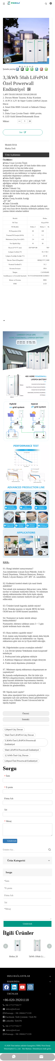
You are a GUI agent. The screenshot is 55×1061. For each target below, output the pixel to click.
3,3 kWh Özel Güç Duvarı (16, 755)
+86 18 (18, 1013)
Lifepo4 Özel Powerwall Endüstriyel (21, 761)
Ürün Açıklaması (12, 155)
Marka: (8, 148)
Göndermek (11, 841)
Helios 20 (13, 956)
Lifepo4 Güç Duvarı (14, 729)
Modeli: (8, 145)
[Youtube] (22, 987)
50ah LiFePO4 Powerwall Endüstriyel (22, 750)
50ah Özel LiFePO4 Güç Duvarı (19, 735)
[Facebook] (6, 987)
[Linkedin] (14, 987)
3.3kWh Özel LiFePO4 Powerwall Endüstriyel (20, 742)
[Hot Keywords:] (49, 849)
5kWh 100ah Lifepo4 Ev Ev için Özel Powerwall (37, 956)
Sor (20, 132)
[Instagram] (30, 987)
